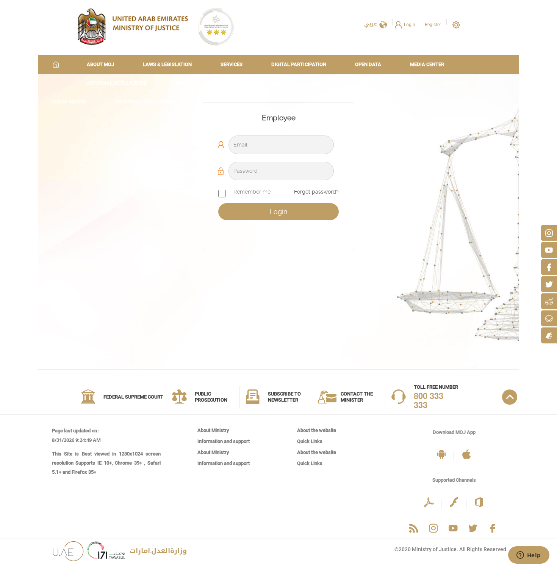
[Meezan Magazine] (549, 335)
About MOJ (100, 64)
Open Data (368, 64)
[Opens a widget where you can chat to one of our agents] (528, 555)
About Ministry (213, 430)
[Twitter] (549, 284)
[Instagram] (549, 233)
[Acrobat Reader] (429, 502)
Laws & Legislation (167, 64)
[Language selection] (383, 25)
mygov (68, 552)
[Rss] (413, 529)
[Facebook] (549, 267)
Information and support (223, 441)
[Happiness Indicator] (549, 318)
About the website (316, 430)
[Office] (479, 502)
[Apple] (466, 454)
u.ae (106, 552)
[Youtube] (549, 250)
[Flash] (454, 502)
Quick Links (309, 441)
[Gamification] (549, 301)
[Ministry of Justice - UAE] (132, 27)
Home (56, 64)
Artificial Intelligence (116, 83)
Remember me (252, 192)
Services (232, 64)
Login (409, 24)
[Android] (441, 454)
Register (433, 24)
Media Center (427, 64)
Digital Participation (298, 64)
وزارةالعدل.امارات (158, 550)
